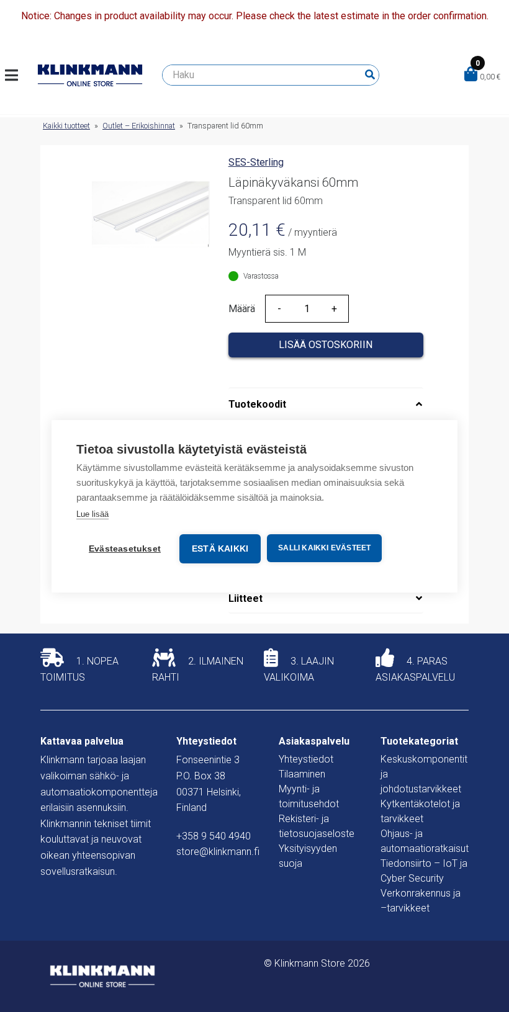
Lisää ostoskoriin (325, 345)
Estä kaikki (220, 548)
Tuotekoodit (257, 404)
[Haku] (370, 75)
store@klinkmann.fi (217, 852)
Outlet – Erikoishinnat (138, 125)
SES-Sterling (256, 162)
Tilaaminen (302, 774)
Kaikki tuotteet (66, 125)
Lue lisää (92, 514)
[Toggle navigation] (16, 75)
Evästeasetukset (125, 548)
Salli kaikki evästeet (324, 548)
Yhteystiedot (306, 759)
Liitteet (245, 598)
